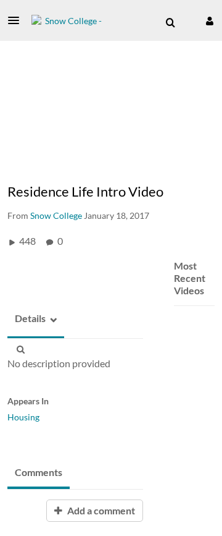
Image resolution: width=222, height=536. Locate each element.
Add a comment (100, 510)
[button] (17, 20)
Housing (23, 417)
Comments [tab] (38, 472)
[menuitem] (170, 23)
